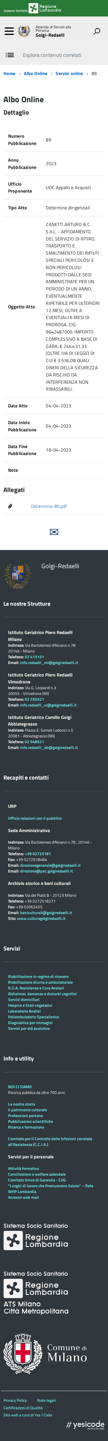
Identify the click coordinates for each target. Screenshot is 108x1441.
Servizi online (69, 73)
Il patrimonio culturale (27, 1110)
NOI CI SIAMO (20, 1087)
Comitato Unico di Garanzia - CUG (37, 1180)
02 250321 (34, 699)
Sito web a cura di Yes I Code (27, 1415)
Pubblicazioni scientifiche (30, 1121)
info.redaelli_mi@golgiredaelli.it (49, 662)
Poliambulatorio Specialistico (33, 1017)
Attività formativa (23, 1168)
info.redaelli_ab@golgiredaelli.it (49, 747)
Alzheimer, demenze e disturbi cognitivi (42, 994)
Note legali (46, 1400)
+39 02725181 (37, 854)
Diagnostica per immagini (30, 1022)
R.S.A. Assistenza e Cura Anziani (36, 988)
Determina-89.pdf (49, 506)
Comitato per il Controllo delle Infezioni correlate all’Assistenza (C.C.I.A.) (50, 1141)
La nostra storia (21, 1104)
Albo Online (36, 73)
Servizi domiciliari (23, 999)
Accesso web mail (23, 1197)
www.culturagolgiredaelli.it (41, 918)
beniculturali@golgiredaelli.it (46, 912)
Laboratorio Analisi (24, 1011)
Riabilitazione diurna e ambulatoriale (40, 982)
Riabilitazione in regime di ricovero (38, 976)
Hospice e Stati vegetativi (30, 1005)
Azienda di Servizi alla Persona (53, 29)
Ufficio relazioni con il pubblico (35, 818)
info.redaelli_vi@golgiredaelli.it (48, 705)
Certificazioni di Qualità (23, 1408)
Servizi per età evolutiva (29, 1028)
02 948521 (34, 742)
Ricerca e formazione (26, 1127)
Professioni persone (25, 1115)
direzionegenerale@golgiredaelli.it (50, 865)
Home (9, 73)
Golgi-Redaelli (50, 35)
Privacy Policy (15, 1400)
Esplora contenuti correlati (52, 55)
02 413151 (34, 657)
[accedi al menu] (9, 31)
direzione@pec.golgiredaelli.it (46, 871)
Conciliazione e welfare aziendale (37, 1174)
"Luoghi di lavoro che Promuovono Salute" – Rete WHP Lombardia (50, 1188)
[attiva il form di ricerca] (97, 31)
